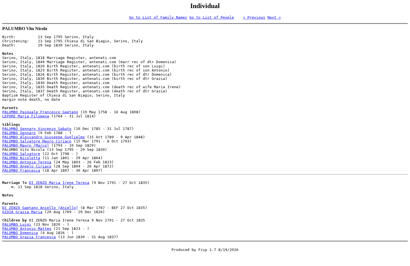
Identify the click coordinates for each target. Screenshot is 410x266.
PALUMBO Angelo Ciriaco (26, 166)
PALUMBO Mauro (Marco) (25, 145)
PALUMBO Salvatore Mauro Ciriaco (36, 141)
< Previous (254, 17)
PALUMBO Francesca (21, 170)
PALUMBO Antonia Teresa (26, 162)
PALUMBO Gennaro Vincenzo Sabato (36, 129)
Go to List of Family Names (158, 17)
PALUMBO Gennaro (19, 133)
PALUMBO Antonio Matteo (26, 228)
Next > (274, 17)
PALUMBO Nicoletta (21, 158)
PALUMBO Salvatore (21, 154)
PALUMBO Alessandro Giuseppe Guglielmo (43, 137)
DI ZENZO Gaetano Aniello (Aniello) (40, 208)
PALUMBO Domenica (20, 233)
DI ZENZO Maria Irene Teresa (59, 183)
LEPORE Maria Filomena (25, 116)
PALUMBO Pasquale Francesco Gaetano (40, 112)
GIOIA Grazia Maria (22, 212)
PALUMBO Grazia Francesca (29, 237)
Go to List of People (211, 17)
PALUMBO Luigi (16, 224)
